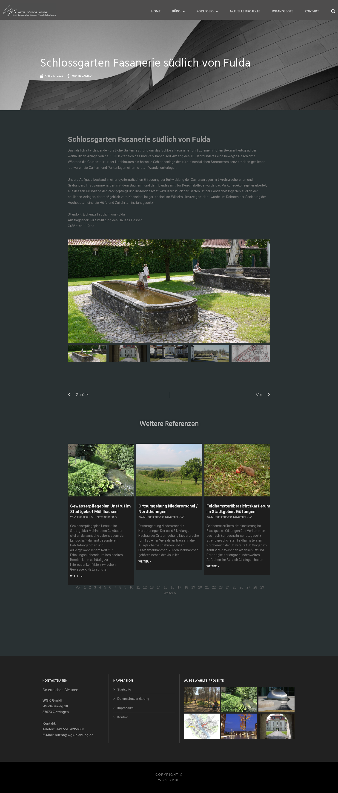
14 (158, 587)
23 (221, 587)
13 (152, 587)
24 (227, 587)
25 (234, 587)
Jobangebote (282, 11)
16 (172, 587)
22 (214, 587)
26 (241, 587)
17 (179, 587)
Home (155, 11)
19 (193, 587)
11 (138, 587)
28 (255, 587)
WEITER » (76, 576)
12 (145, 587)
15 (165, 587)
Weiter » (169, 593)
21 (207, 587)
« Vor (77, 587)
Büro (176, 11)
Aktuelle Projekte (245, 11)
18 (186, 587)
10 (131, 587)
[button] (333, 11)
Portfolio (205, 11)
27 (248, 587)
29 (262, 587)
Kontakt (312, 11)
